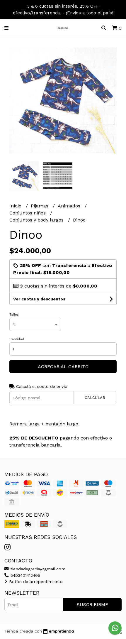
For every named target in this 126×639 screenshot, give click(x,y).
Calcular (95, 397)
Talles (14, 315)
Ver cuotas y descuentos (39, 299)
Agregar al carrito (63, 366)
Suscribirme (92, 604)
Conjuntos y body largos (37, 220)
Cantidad (16, 339)
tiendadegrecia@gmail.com (37, 569)
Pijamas (40, 206)
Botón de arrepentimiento (35, 581)
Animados (70, 206)
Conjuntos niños (28, 213)
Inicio (16, 206)
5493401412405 (24, 575)
